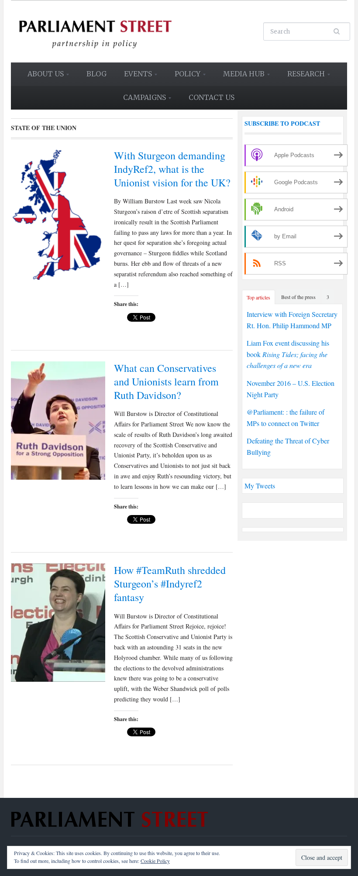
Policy (183, 76)
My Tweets (259, 485)
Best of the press (298, 296)
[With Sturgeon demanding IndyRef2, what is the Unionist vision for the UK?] (58, 212)
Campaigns (140, 100)
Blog (96, 73)
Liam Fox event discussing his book (288, 354)
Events (134, 76)
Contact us (211, 97)
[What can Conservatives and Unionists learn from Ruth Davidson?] (58, 419)
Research (302, 76)
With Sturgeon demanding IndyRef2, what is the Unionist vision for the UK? (172, 168)
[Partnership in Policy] (94, 30)
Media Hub (240, 76)
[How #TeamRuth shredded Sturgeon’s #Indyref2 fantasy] (58, 621)
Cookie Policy (155, 860)
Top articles (258, 297)
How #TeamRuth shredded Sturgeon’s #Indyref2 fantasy (170, 583)
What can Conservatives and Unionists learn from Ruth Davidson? (166, 381)
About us (42, 76)
